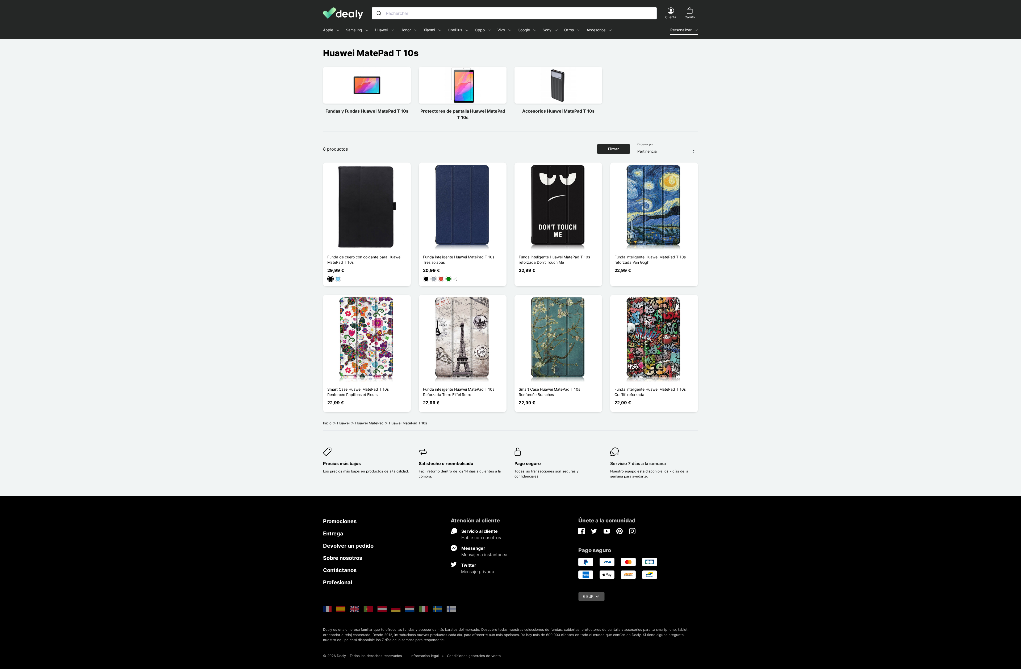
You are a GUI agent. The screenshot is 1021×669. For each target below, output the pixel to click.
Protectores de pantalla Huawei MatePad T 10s (462, 114)
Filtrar (613, 149)
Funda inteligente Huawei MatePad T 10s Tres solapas (458, 260)
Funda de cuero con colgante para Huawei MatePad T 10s (364, 260)
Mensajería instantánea (484, 554)
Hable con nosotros (481, 537)
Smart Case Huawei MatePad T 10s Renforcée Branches (549, 392)
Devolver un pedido (348, 546)
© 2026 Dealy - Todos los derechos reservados (362, 656)
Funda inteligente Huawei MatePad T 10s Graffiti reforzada (650, 392)
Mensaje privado (477, 571)
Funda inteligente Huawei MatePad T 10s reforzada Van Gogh (650, 260)
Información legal (425, 656)
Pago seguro (527, 463)
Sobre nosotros (342, 558)
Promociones (340, 521)
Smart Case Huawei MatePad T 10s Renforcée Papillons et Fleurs (358, 392)
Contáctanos (340, 570)
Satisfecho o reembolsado (446, 463)
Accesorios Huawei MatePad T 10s (558, 111)
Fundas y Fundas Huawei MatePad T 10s (366, 111)
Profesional (337, 582)
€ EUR (588, 596)
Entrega (333, 533)
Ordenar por (645, 144)
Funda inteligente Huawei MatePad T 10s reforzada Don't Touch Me (554, 260)
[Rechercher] (379, 13)
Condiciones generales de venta (474, 656)
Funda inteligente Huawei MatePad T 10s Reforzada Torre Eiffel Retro (458, 392)
